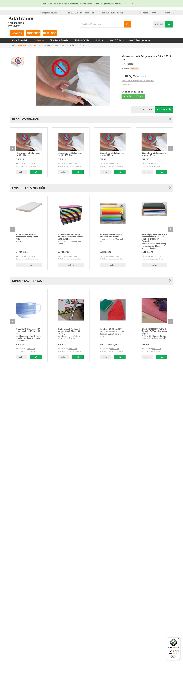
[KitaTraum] (21, 21)
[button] (91, 119)
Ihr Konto (156, 12)
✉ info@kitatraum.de (48, 12)
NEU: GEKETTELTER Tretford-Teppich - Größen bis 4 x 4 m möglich (154, 331)
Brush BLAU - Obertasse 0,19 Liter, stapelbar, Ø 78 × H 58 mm (28, 331)
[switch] (173, 656)
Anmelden (169, 12)
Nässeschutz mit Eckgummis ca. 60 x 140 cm (154, 154)
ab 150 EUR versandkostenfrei (81, 12)
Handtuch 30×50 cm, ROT (111, 329)
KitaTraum (134, 68)
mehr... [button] (22, 172)
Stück (150, 109)
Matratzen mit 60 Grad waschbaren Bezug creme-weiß (27, 236)
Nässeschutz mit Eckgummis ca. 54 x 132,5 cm (70, 154)
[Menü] (178, 639)
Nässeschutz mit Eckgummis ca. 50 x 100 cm (28, 154)
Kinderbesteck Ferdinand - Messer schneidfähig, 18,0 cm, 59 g (69, 331)
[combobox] (133, 96)
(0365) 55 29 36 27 (131, 3)
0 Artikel (159, 24)
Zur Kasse (143, 12)
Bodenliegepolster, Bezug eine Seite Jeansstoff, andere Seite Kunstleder (70, 236)
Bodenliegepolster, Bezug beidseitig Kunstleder (111, 235)
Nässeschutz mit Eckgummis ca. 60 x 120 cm (112, 154)
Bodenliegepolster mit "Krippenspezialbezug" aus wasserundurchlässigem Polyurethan (154, 237)
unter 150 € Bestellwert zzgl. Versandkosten (138, 81)
